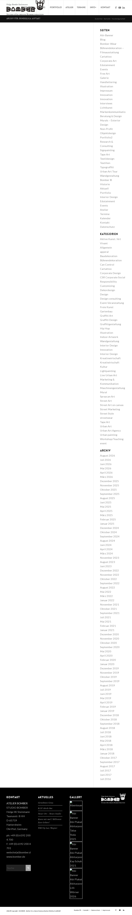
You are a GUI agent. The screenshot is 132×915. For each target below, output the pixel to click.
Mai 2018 (105, 740)
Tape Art (105, 154)
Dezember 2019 (109, 668)
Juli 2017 (105, 770)
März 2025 (106, 515)
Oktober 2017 (108, 757)
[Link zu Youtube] (120, 7)
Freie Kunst (106, 307)
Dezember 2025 (109, 481)
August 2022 (107, 587)
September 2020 (109, 647)
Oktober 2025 (108, 489)
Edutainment (107, 65)
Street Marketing (110, 409)
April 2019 (106, 702)
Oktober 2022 (108, 578)
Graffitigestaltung (110, 324)
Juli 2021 (105, 617)
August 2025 (107, 498)
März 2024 (106, 553)
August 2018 (107, 727)
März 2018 (106, 749)
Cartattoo (106, 56)
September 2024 (109, 536)
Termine (105, 213)
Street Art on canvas (111, 404)
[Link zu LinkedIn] (124, 7)
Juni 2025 (106, 502)
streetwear (106, 417)
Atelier (104, 209)
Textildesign (107, 158)
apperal (104, 251)
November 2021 (109, 604)
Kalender (105, 218)
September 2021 (109, 613)
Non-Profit (106, 128)
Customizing (107, 285)
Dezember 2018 (109, 715)
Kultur (104, 366)
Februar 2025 (108, 519)
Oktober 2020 (108, 642)
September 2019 (109, 681)
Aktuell (104, 188)
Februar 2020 (108, 659)
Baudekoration (108, 256)
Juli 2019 (105, 689)
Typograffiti (107, 167)
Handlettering (108, 82)
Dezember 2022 (109, 570)
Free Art (105, 73)
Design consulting (110, 298)
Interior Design (109, 196)
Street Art (106, 400)
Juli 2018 (105, 732)
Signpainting (107, 150)
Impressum (106, 90)
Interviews (106, 103)
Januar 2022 (107, 600)
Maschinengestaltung (112, 387)
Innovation (106, 94)
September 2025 (109, 493)
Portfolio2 (106, 137)
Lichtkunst (106, 107)
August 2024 (107, 540)
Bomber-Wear (108, 43)
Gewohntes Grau (45, 802)
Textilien (105, 162)
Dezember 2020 (109, 634)
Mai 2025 (105, 506)
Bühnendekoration (111, 260)
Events (104, 69)
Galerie (104, 77)
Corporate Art (108, 60)
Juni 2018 (106, 736)
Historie (105, 184)
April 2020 (106, 655)
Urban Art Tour (109, 171)
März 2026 (106, 476)
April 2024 (106, 549)
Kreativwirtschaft (110, 358)
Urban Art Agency (110, 430)
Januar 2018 (107, 753)
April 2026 (106, 472)
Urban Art (106, 426)
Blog (102, 39)
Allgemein (106, 247)
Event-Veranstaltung (112, 302)
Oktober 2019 (108, 676)
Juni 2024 (106, 544)
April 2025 (106, 510)
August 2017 (107, 766)
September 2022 (109, 583)
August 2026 (107, 455)
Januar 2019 (107, 710)
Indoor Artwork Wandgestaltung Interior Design (109, 341)
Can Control (107, 264)
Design (104, 294)
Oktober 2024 (108, 532)
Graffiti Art (106, 315)
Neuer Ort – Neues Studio (49, 813)
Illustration (106, 86)
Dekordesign (107, 290)
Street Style (107, 413)
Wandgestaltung (109, 175)
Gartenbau (106, 311)
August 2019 (107, 685)
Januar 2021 (107, 630)
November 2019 (109, 672)
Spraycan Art (107, 396)
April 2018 (106, 744)
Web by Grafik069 (55, 911)
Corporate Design (110, 273)
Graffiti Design (108, 319)
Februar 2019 (108, 706)
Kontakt (105, 222)
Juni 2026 (106, 464)
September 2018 (109, 723)
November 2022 (109, 574)
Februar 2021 (108, 625)
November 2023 (109, 557)
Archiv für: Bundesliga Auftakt (23, 19)
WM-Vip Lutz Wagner (47, 827)
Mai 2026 (105, 468)
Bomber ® (106, 179)
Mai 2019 (105, 698)
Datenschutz (107, 226)
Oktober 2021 (108, 608)
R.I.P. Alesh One (45, 808)
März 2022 (106, 595)
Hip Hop (105, 328)
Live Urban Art (108, 375)
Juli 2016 (105, 778)
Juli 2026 (105, 459)
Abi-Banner (106, 35)
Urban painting (108, 434)
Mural (103, 392)
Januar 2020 (107, 664)
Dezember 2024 (109, 527)
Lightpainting (108, 370)
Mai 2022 (105, 591)
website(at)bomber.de (19, 852)
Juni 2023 (106, 566)
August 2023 (107, 561)
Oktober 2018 (108, 719)
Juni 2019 (106, 693)
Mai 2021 (105, 621)
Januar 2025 (107, 523)
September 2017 (109, 761)
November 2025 (109, 485)
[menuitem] (29, 7)
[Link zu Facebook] (116, 7)
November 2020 (109, 638)
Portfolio (105, 192)
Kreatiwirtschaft (109, 362)
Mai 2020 (105, 651)
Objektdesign (108, 133)
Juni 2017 (106, 774)
